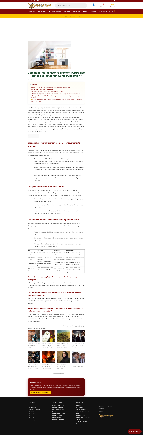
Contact (101, 411)
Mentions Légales (80, 415)
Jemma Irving (35, 383)
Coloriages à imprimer (58, 419)
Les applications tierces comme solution (42, 89)
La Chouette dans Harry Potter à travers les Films (47, 345)
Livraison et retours (81, 409)
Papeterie (31, 418)
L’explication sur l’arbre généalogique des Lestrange (48, 366)
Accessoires (32, 407)
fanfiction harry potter (59, 373)
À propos (78, 419)
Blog (77, 423)
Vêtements (32, 405)
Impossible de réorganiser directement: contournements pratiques (50, 87)
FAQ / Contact (103, 6)
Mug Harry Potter (57, 417)
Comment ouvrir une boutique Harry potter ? (34, 345)
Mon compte (94, 6)
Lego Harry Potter (57, 415)
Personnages (32, 420)
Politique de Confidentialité (83, 417)
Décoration (32, 414)
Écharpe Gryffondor (57, 407)
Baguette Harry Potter (58, 405)
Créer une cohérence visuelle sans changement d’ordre (46, 91)
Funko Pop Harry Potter (58, 413)
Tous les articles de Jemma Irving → (40, 392)
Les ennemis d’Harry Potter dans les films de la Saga (63, 366)
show (36, 136)
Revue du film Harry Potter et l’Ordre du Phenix (78, 345)
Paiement (112, 6)
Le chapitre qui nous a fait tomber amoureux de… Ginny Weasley (63, 345)
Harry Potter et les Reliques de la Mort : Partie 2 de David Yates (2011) (34, 366)
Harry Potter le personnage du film (77, 365)
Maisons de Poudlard (34, 409)
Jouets (31, 416)
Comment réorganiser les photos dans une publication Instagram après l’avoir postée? (56, 93)
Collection (32, 411)
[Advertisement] (71, 29)
